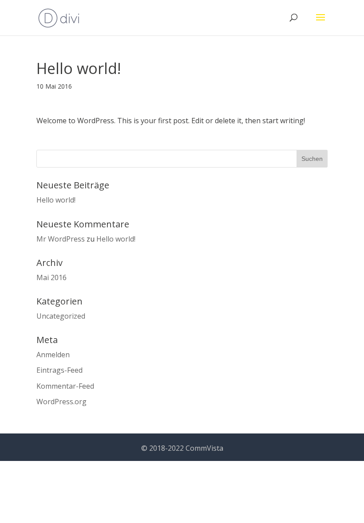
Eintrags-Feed (59, 370)
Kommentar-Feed (65, 386)
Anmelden (53, 354)
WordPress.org (61, 401)
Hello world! (55, 200)
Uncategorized (60, 316)
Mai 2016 (51, 277)
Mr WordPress (60, 239)
